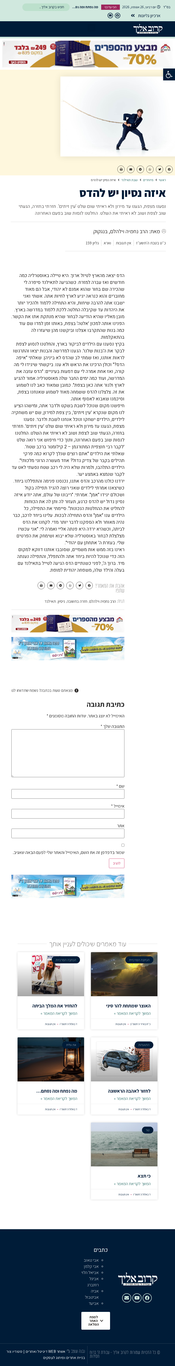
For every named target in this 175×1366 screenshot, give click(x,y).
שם (120, 786)
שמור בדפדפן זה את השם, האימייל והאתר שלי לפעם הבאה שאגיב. (68, 852)
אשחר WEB (57, 1351)
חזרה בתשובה (77, 601)
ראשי (162, 180)
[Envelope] (110, 15)
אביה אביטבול (92, 1294)
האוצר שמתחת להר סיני (128, 1006)
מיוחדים (148, 180)
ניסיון (61, 601)
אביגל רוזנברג (93, 1282)
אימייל (117, 806)
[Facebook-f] (117, 15)
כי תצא (144, 1176)
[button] (169, 74)
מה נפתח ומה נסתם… (56, 1091)
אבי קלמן (91, 1266)
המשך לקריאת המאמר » (132, 1013)
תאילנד (50, 601)
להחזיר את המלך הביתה (54, 1006)
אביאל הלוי (90, 1273)
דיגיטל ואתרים (37, 1351)
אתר (120, 825)
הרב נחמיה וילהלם (102, 601)
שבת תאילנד (129, 180)
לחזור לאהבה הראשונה (129, 1091)
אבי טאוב (91, 1260)
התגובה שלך (112, 726)
